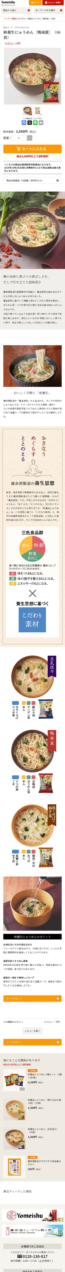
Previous (8, 76)
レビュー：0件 (13, 43)
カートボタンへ (14, 998)
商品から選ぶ (9, 10)
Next (57, 76)
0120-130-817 (35, 1256)
